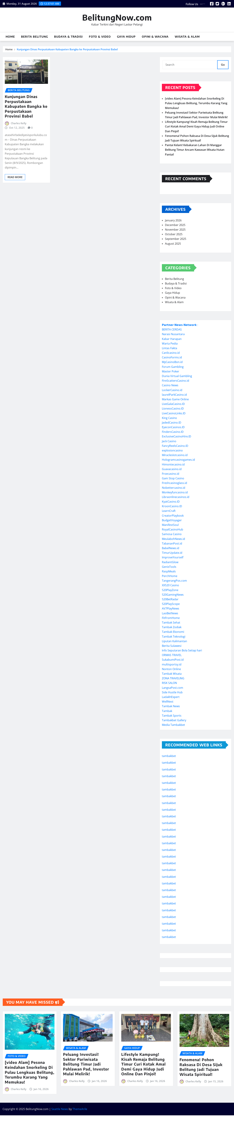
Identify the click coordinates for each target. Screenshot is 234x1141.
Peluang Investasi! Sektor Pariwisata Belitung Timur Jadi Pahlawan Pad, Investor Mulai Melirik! (86, 1064)
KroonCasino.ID (172, 506)
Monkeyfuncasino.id (175, 492)
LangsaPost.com (172, 688)
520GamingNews (173, 595)
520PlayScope (171, 604)
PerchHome (169, 576)
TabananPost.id (172, 543)
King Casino (169, 418)
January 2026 (173, 220)
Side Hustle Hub (172, 692)
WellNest (167, 701)
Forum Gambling (173, 367)
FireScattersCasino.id (175, 381)
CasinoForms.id (172, 357)
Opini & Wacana (155, 36)
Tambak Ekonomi (173, 632)
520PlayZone (170, 590)
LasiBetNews (170, 613)
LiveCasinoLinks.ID (174, 413)
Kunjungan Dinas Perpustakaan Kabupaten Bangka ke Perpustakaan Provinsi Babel (67, 49)
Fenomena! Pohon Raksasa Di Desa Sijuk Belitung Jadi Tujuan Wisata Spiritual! (201, 1067)
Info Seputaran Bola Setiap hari (182, 650)
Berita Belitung (34, 36)
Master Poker (170, 371)
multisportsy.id (171, 664)
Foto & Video (100, 36)
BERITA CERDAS (172, 329)
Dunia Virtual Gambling (177, 376)
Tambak (167, 711)
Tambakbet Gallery (174, 720)
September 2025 (175, 239)
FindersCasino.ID (173, 432)
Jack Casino (169, 441)
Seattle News (59, 1109)
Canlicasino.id (171, 353)
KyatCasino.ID (171, 501)
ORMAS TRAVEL (172, 655)
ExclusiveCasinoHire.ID (176, 436)
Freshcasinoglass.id (174, 483)
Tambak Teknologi (173, 636)
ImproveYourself (172, 557)
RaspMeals (169, 571)
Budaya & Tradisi (68, 36)
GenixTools (169, 567)
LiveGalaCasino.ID (173, 404)
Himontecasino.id (173, 464)
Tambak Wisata (172, 674)
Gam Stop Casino (173, 478)
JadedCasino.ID (171, 422)
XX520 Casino (170, 585)
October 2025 (173, 234)
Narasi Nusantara (173, 334)
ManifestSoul (170, 525)
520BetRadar (170, 599)
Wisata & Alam (187, 36)
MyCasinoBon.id (172, 362)
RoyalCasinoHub (172, 529)
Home (10, 36)
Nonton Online (171, 669)
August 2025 (173, 243)
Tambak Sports (171, 715)
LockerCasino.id (172, 390)
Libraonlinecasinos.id (175, 497)
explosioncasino (172, 450)
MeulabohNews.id (173, 539)
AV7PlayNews (170, 608)
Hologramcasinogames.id (178, 460)
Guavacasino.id (172, 469)
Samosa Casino (172, 534)
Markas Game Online (175, 399)
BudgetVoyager (172, 520)
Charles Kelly (18, 123)
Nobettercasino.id (173, 488)
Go (223, 65)
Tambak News (171, 706)
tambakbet (169, 756)
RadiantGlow (170, 562)
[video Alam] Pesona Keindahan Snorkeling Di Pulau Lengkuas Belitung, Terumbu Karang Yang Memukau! (196, 103)
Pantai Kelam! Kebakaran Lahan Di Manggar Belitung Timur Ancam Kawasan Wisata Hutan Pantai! (194, 149)
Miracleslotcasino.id (175, 455)
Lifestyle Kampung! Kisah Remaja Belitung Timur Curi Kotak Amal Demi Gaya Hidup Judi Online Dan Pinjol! (196, 126)
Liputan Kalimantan (174, 641)
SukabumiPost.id (173, 660)
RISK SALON (169, 683)
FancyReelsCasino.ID (175, 446)
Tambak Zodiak (171, 627)
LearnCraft (169, 511)
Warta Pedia (170, 343)
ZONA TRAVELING (173, 678)
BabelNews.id (170, 548)
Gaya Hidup (126, 36)
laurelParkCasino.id (174, 395)
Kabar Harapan (172, 339)
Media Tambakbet (173, 725)
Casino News (170, 385)
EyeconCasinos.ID (173, 427)
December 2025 (175, 225)
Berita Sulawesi (171, 646)
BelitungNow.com (117, 17)
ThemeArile (79, 1109)
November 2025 (175, 229)
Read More (15, 177)
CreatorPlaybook (173, 515)
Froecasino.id (170, 474)
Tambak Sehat (171, 622)
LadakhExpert (171, 697)
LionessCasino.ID (173, 408)
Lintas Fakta (169, 348)
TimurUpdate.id (172, 553)
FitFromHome (171, 618)
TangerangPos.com (174, 580)
